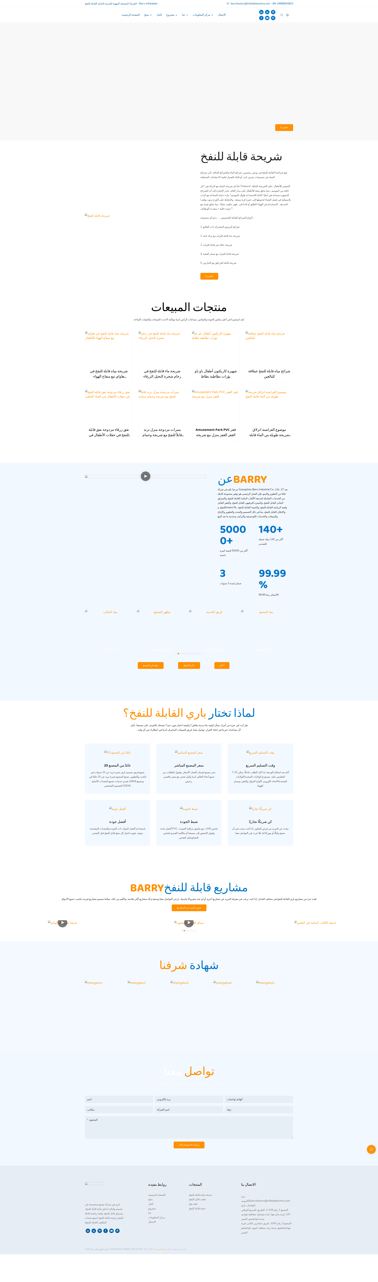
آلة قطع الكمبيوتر (265, 649)
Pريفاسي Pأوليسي (177, 1249)
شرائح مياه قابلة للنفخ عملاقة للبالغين (269, 374)
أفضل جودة (117, 822)
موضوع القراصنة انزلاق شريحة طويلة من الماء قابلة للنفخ (269, 432)
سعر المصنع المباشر (189, 765)
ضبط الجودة (189, 822)
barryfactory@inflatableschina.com (250, 3)
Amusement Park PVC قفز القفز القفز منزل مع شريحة (216, 432)
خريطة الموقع (161, 1249)
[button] (176, 653)
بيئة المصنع (213, 649)
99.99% (272, 579)
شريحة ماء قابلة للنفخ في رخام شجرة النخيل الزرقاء (162, 374)
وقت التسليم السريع (260, 765)
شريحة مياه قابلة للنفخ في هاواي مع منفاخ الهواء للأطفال (109, 374)
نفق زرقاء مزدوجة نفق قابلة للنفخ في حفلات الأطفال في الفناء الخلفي (109, 432)
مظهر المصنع (109, 649)
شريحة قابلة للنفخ (241, 157)
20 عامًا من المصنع (117, 765)
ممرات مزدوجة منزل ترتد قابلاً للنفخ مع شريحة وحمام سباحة (162, 432)
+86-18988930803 (282, 3)
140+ (271, 529)
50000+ (233, 535)
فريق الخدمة (161, 649)
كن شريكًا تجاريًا (260, 822)
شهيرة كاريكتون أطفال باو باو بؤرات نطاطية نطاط (216, 374)
